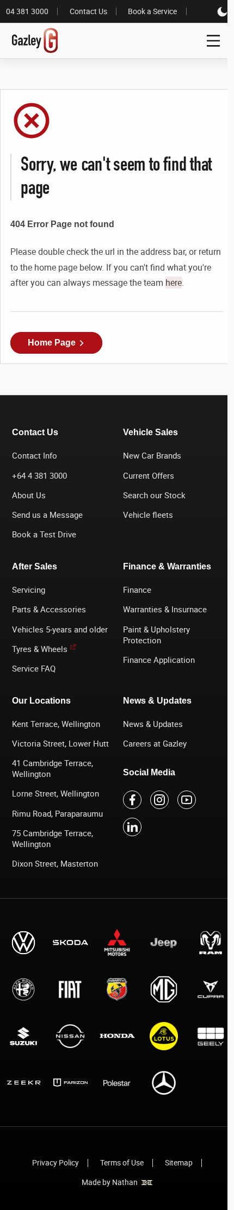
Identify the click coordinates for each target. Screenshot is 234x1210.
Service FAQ (34, 668)
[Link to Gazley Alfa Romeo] (23, 989)
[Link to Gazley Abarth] (117, 989)
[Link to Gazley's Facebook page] (132, 800)
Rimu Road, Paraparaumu (57, 813)
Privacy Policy (55, 1162)
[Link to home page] (35, 41)
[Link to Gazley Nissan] (70, 1035)
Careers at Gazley (155, 743)
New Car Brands (152, 455)
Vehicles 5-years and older (60, 629)
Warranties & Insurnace (165, 609)
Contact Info (34, 455)
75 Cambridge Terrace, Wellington (52, 838)
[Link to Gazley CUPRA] (210, 989)
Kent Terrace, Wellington (56, 723)
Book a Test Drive (44, 534)
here (173, 283)
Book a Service (152, 11)
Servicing (28, 589)
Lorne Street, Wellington (55, 793)
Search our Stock (154, 495)
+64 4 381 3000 (39, 475)
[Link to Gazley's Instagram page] (159, 800)
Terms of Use (122, 1162)
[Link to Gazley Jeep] (163, 942)
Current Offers (148, 475)
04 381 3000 (27, 11)
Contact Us (88, 11)
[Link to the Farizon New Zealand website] (70, 1082)
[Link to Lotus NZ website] (163, 1035)
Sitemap (179, 1162)
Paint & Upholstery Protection (156, 634)
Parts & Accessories (49, 609)
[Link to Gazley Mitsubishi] (117, 942)
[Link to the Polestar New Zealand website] (117, 1082)
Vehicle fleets (148, 514)
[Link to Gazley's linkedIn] (132, 827)
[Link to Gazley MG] (163, 989)
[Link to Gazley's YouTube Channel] (186, 800)
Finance (137, 589)
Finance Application (159, 659)
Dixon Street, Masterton (55, 863)
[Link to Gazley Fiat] (70, 989)
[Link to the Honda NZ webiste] (117, 1035)
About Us (29, 495)
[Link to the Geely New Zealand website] (210, 1035)
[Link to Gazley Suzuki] (23, 1035)
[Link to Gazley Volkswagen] (23, 942)
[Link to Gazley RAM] (210, 942)
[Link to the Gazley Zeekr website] (23, 1082)
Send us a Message (47, 514)
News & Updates (153, 723)
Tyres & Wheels (39, 648)
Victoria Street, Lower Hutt (60, 743)
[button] (56, 343)
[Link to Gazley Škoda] (70, 942)
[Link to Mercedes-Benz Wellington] (163, 1082)
